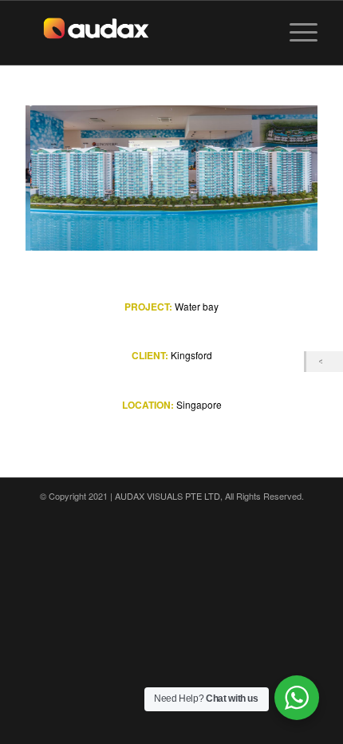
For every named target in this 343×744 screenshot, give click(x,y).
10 (209, 229)
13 (248, 229)
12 (235, 229)
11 (222, 229)
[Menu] (295, 33)
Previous (61, 178)
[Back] (324, 361)
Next (282, 178)
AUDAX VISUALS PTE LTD (167, 495)
